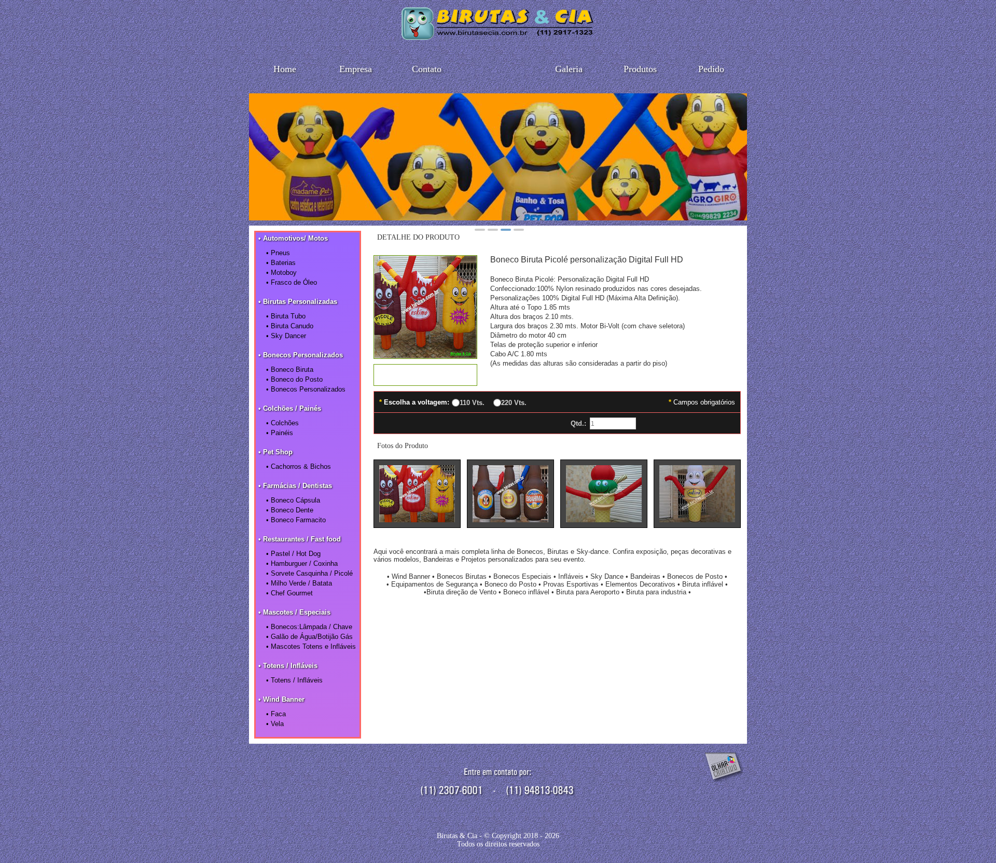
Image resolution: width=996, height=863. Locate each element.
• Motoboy (281, 272)
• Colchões (282, 423)
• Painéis (279, 433)
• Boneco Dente (289, 510)
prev (262, 155)
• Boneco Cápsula (293, 500)
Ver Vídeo (425, 375)
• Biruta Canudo (289, 326)
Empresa (355, 69)
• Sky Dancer (286, 336)
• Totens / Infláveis (294, 680)
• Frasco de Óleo (291, 282)
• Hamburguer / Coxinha (302, 563)
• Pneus (278, 253)
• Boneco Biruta (289, 369)
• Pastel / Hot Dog (293, 554)
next (733, 155)
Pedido (711, 69)
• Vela (275, 724)
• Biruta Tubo (286, 316)
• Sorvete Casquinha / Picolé (309, 573)
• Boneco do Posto (294, 379)
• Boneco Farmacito (296, 520)
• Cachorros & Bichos (298, 466)
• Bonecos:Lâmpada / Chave (309, 627)
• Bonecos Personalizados (305, 389)
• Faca (276, 714)
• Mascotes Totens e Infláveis (311, 646)
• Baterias (281, 263)
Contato (426, 69)
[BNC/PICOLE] (425, 355)
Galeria (569, 69)
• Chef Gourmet (289, 593)
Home (284, 69)
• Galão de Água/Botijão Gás (309, 637)
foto (417, 493)
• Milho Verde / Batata (299, 583)
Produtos (640, 69)
